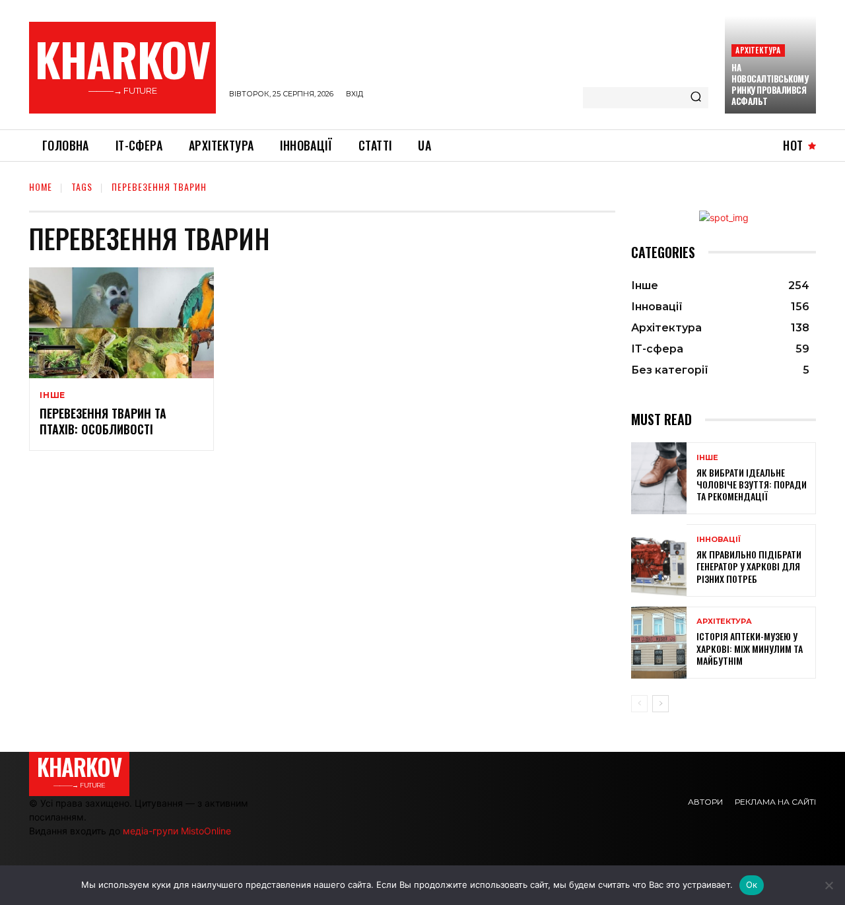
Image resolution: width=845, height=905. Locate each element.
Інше (52, 395)
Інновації (718, 539)
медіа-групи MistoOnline (177, 830)
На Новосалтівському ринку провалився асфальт (769, 84)
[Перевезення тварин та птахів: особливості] (121, 322)
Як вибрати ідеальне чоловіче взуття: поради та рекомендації (751, 484)
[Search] (695, 97)
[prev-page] (639, 703)
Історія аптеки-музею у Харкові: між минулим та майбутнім (749, 648)
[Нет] (828, 885)
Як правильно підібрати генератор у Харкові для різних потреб (748, 566)
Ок (752, 884)
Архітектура (757, 49)
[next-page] (660, 703)
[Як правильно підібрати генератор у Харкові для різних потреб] (659, 560)
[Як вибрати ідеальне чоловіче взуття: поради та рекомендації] (659, 478)
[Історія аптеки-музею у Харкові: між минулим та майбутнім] (659, 643)
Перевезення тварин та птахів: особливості (103, 421)
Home (40, 186)
